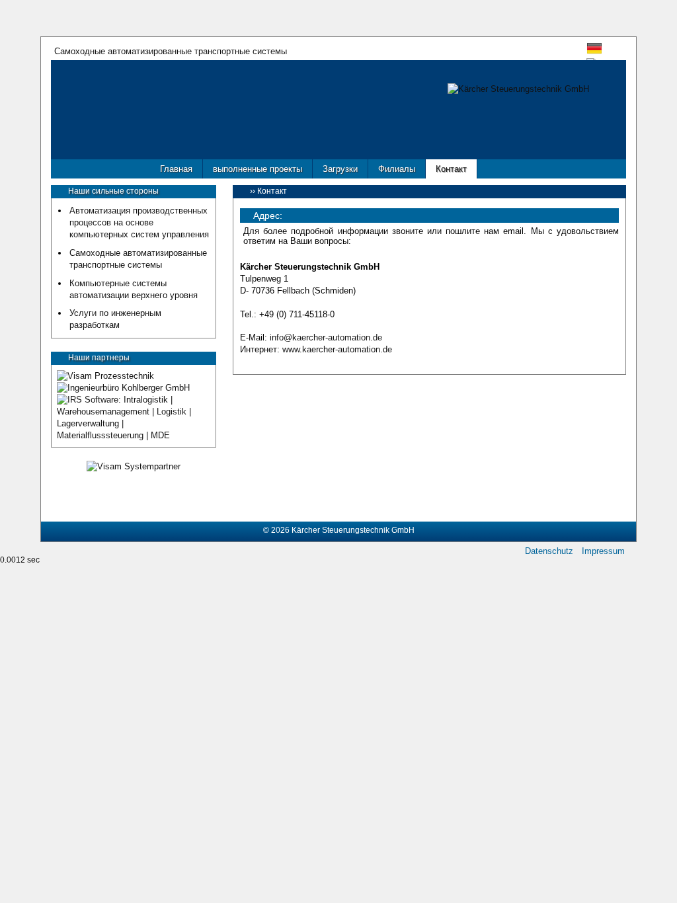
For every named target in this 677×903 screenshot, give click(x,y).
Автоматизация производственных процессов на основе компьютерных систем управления (139, 222)
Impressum (603, 551)
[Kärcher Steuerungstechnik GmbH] (518, 89)
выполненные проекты (257, 169)
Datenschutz (549, 551)
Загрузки (340, 169)
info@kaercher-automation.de (326, 337)
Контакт (451, 169)
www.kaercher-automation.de (337, 349)
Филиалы (396, 169)
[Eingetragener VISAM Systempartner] (133, 466)
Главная (176, 169)
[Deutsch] (594, 52)
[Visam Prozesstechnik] (105, 376)
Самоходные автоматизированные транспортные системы (170, 51)
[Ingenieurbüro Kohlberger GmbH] (123, 388)
